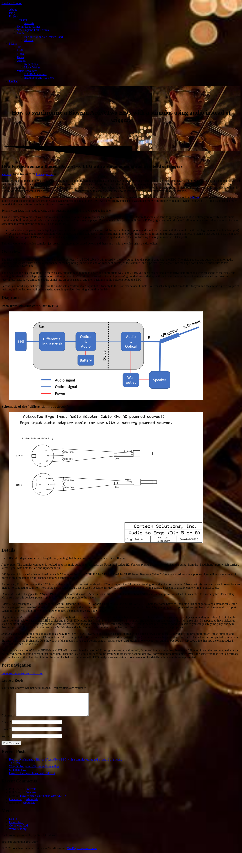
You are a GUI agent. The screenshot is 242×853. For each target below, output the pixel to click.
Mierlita (28, 40)
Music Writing (32, 67)
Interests (29, 23)
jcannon (6, 174)
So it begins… (17, 769)
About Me (32, 799)
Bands (20, 33)
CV (19, 47)
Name (6, 722)
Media (13, 43)
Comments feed (18, 825)
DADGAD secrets (35, 74)
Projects (14, 16)
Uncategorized (45, 174)
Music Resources (27, 70)
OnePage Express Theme (82, 848)
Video (20, 53)
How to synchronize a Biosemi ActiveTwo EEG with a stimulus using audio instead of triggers (65, 759)
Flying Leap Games (28, 26)
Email (6, 729)
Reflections (31, 64)
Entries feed (16, 822)
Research (22, 19)
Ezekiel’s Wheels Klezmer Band (43, 36)
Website (6, 736)
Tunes (20, 57)
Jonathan (12, 3)
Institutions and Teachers (39, 77)
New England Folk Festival (33, 30)
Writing (21, 60)
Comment (9, 715)
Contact (13, 81)
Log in (13, 818)
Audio (20, 50)
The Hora (15, 763)
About (13, 9)
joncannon (15, 799)
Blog (12, 13)
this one (194, 197)
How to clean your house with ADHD (32, 773)
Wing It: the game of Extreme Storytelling (34, 766)
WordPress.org (18, 828)
